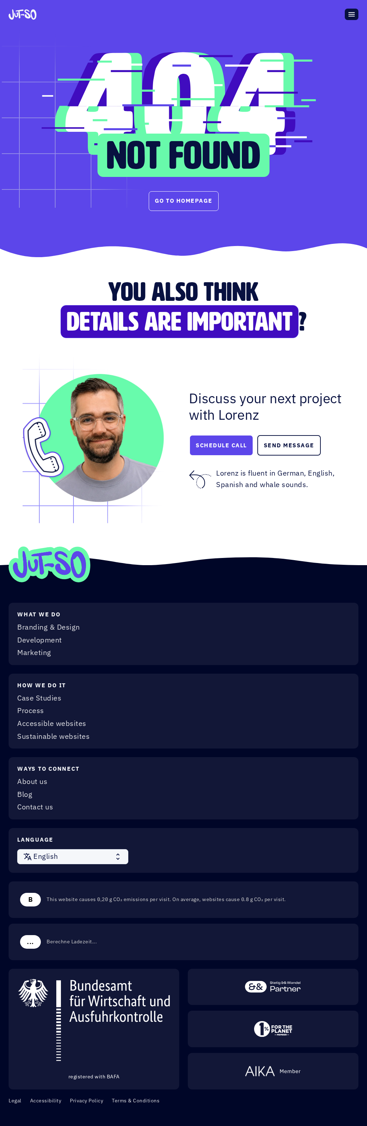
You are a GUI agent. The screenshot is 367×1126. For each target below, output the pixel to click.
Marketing (34, 652)
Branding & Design (48, 627)
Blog (24, 794)
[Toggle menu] (351, 14)
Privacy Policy (86, 1100)
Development (39, 640)
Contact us (35, 807)
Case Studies (39, 698)
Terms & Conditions (135, 1100)
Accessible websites (51, 723)
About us (32, 781)
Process (30, 710)
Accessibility (46, 1100)
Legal (15, 1100)
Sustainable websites (53, 736)
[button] (72, 856)
